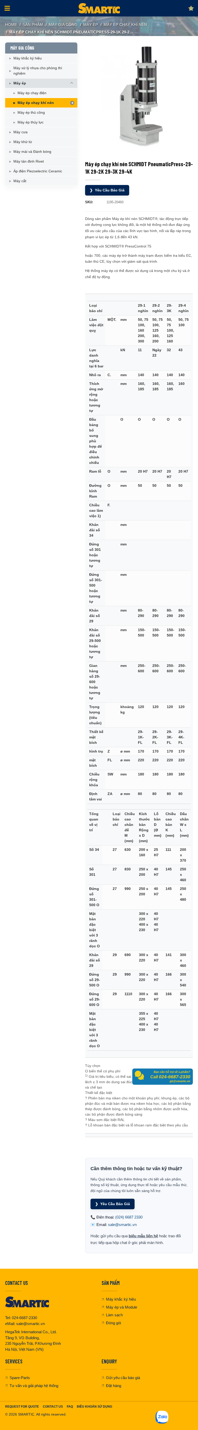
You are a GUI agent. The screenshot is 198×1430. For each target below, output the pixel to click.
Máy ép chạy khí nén (125, 24)
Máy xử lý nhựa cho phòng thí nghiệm (37, 70)
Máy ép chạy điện (32, 93)
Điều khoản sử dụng (94, 1406)
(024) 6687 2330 (129, 1217)
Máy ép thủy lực (31, 122)
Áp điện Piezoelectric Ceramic (37, 171)
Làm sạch (114, 1315)
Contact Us (53, 1406)
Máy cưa (20, 132)
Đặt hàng (113, 1385)
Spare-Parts (20, 1377)
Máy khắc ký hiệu (27, 58)
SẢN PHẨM (33, 24)
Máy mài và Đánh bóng (32, 151)
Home (11, 24)
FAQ (70, 1406)
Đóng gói (113, 1323)
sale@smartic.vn (122, 1224)
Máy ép (90, 24)
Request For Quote (22, 1406)
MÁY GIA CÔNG (63, 24)
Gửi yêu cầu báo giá (123, 1377)
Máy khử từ (22, 142)
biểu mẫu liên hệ (143, 1236)
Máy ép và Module (121, 1307)
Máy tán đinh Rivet (28, 161)
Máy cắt (19, 181)
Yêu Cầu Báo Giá (107, 190)
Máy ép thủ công (31, 112)
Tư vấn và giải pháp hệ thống (34, 1385)
